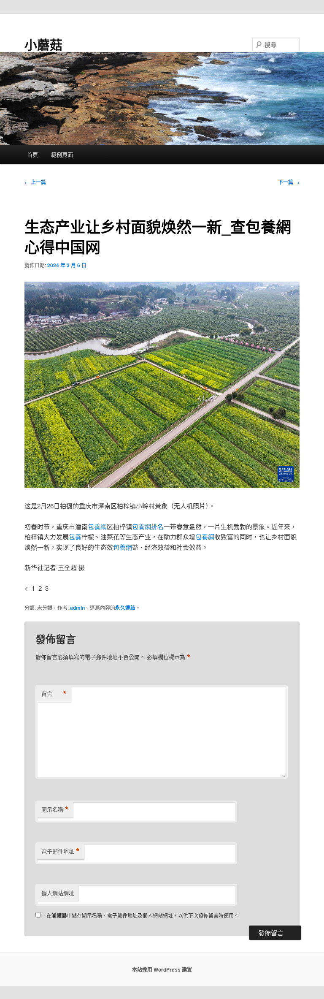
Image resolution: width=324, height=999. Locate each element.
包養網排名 (148, 526)
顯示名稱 (55, 809)
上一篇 (35, 182)
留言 (54, 693)
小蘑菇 (43, 44)
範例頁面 (62, 154)
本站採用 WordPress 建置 (162, 969)
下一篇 (289, 182)
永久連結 (125, 607)
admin (77, 607)
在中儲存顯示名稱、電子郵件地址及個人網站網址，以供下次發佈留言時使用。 (142, 915)
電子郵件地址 (60, 851)
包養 (75, 536)
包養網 (97, 526)
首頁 (32, 154)
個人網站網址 (57, 893)
